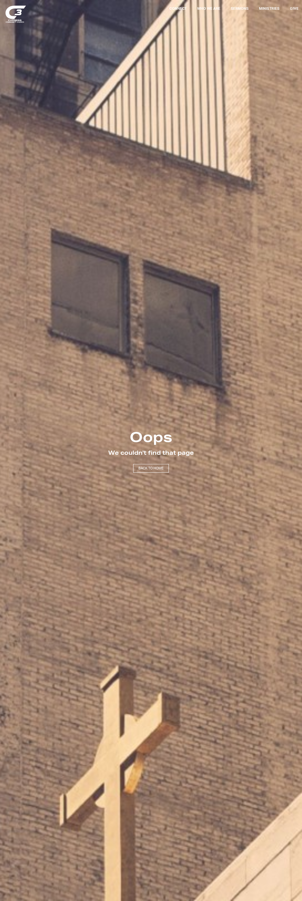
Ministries (269, 8)
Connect (178, 8)
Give (294, 8)
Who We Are (208, 8)
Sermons (240, 8)
